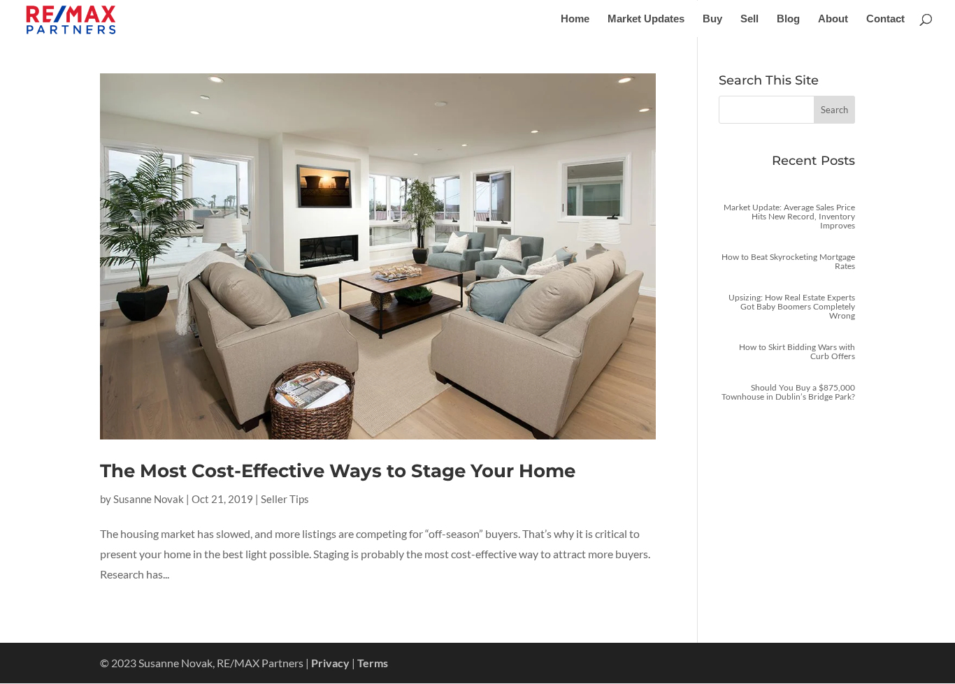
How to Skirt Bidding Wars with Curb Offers (797, 351)
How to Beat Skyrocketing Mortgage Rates (788, 261)
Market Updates (646, 19)
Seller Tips (285, 499)
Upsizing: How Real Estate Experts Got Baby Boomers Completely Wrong (791, 306)
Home (575, 19)
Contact (885, 19)
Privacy (330, 662)
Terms (372, 662)
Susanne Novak (148, 499)
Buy (712, 19)
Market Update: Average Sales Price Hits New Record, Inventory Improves (789, 216)
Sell (749, 19)
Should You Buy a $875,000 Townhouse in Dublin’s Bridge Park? (788, 392)
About (833, 19)
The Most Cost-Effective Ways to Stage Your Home (337, 471)
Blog (788, 19)
